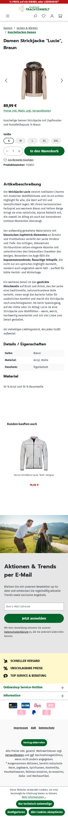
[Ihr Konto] (52, 16)
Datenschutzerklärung (16, 632)
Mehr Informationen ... (34, 797)
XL (44, 140)
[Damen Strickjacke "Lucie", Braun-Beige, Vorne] (34, 80)
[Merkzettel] (43, 16)
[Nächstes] (62, 80)
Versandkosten (14, 755)
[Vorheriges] (6, 80)
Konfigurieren (16, 812)
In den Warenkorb (44, 151)
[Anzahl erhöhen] (19, 151)
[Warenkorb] (60, 16)
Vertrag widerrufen (34, 742)
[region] (34, 80)
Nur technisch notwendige (35, 803)
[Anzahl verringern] (7, 151)
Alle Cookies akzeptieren (47, 812)
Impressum (21, 727)
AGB (33, 727)
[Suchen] (35, 16)
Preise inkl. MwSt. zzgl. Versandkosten (27, 110)
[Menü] (7, 16)
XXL (56, 140)
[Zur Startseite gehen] (34, 8)
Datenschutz (46, 727)
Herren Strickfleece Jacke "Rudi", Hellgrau (34, 475)
